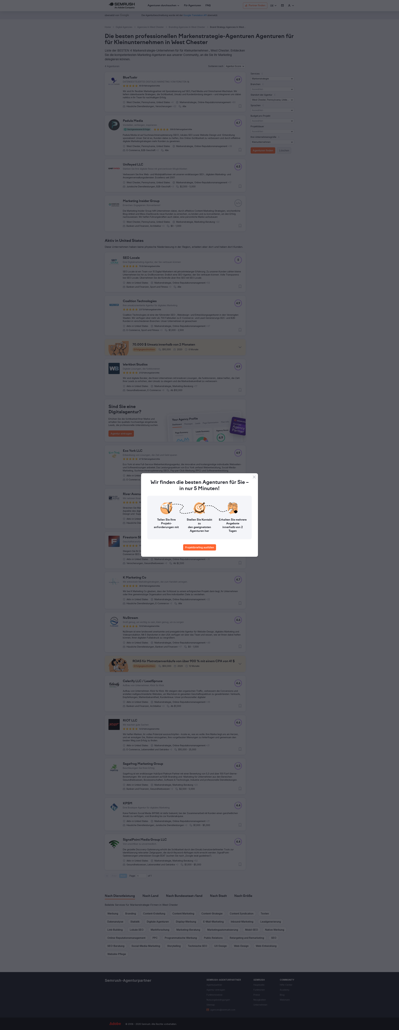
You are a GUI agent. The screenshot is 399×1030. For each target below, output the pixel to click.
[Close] (254, 477)
